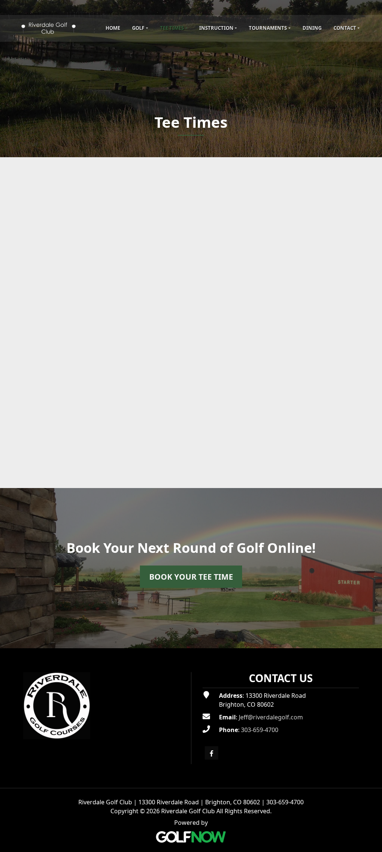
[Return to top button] (372, 639)
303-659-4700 (259, 730)
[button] (140, 28)
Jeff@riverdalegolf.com (271, 717)
